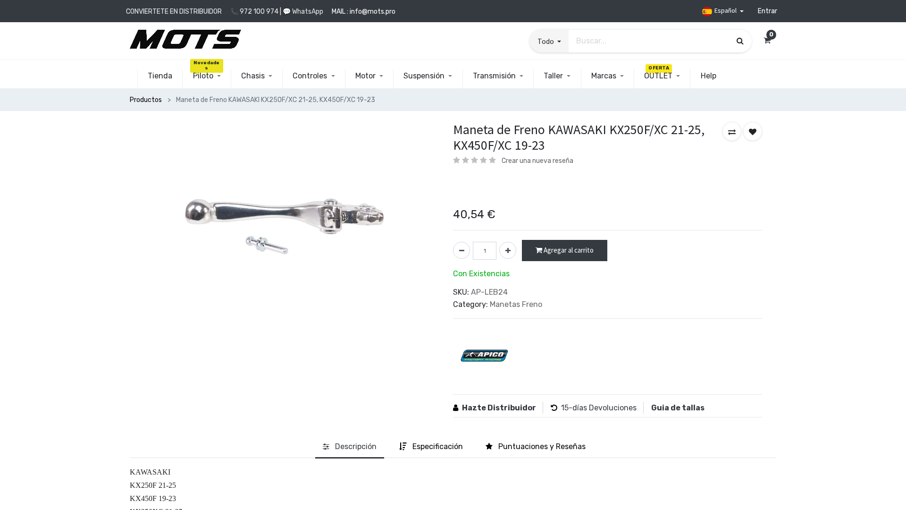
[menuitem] (160, 76)
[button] (549, 41)
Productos (146, 100)
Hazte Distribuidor (499, 407)
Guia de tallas (678, 407)
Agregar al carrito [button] (568, 250)
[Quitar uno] (461, 250)
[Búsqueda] (740, 40)
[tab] (349, 447)
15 (565, 407)
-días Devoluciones (603, 407)
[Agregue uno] (507, 250)
